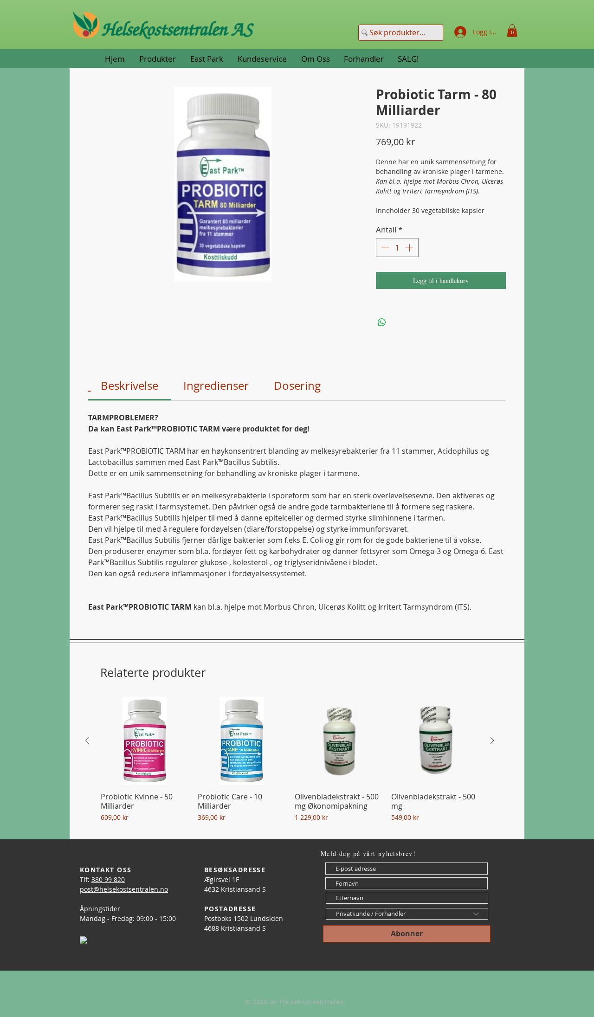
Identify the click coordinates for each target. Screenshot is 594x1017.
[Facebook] (83, 940)
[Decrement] (384, 247)
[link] (129, 385)
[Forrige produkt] (87, 740)
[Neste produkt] (492, 740)
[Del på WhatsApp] (381, 322)
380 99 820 (108, 879)
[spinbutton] (397, 247)
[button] (512, 30)
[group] (290, 764)
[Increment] (410, 247)
